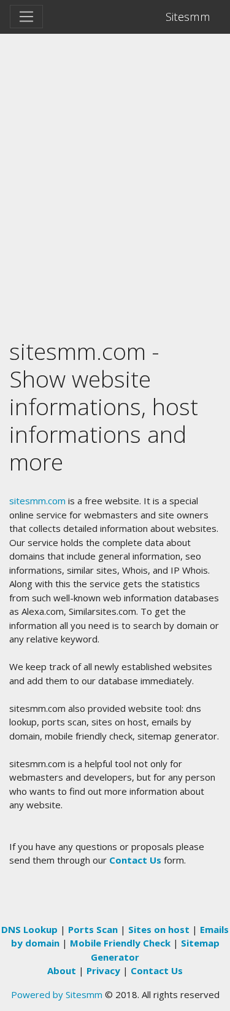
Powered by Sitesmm (56, 994)
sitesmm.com (37, 500)
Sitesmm (188, 16)
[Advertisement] (115, 155)
